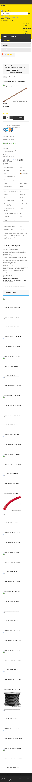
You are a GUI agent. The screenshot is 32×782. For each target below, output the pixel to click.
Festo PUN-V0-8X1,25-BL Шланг (12, 395)
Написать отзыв (7, 131)
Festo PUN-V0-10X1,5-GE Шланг (12, 650)
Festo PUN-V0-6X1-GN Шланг (11, 434)
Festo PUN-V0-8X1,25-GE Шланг (12, 630)
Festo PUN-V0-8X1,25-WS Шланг (12, 572)
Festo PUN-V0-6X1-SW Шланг (11, 317)
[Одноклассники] (10, 129)
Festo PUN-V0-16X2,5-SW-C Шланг (13, 748)
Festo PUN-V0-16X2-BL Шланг (11, 728)
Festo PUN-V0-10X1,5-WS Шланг (12, 591)
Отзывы (11, 76)
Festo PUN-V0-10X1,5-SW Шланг (12, 356)
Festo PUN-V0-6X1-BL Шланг (11, 376)
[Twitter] (7, 129)
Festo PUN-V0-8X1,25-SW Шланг (12, 336)
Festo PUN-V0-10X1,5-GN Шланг (12, 474)
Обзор (5, 76)
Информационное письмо (10, 278)
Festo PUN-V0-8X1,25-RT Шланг (12, 513)
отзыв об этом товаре (15, 286)
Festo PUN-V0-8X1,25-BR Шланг (12, 670)
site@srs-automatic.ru (7, 20)
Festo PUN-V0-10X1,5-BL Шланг (12, 415)
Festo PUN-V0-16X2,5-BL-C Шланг (12, 767)
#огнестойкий (10, 133)
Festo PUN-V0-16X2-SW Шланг (12, 709)
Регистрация (4, 5)
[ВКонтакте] (4, 129)
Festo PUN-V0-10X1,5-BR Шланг (12, 689)
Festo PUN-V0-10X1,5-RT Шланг (12, 532)
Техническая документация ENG (12, 277)
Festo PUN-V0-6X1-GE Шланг (11, 611)
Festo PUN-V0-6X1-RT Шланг (11, 493)
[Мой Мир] (12, 129)
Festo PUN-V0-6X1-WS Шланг (11, 552)
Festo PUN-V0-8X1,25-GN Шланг (12, 454)
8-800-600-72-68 (5, 18)
